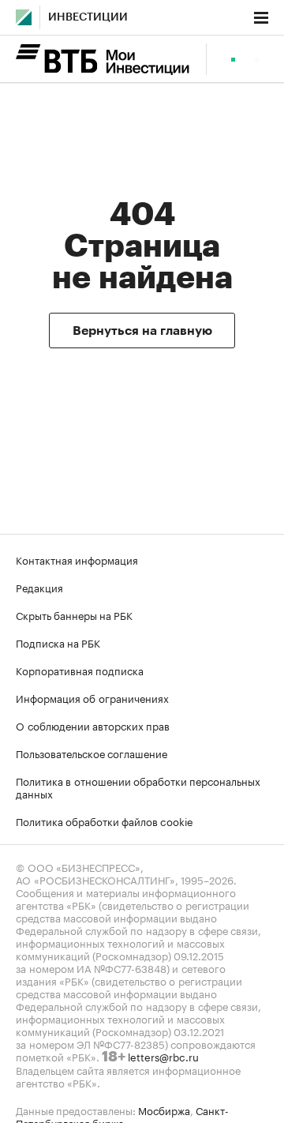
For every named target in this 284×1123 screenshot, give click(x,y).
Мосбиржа (164, 1109)
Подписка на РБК (58, 642)
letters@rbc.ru (163, 1056)
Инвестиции (88, 17)
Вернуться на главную (142, 331)
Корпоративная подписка (80, 670)
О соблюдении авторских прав (93, 725)
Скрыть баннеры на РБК (74, 614)
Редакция (39, 587)
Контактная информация (77, 559)
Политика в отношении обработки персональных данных (138, 786)
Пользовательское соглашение (91, 753)
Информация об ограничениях (92, 697)
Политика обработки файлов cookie (104, 820)
